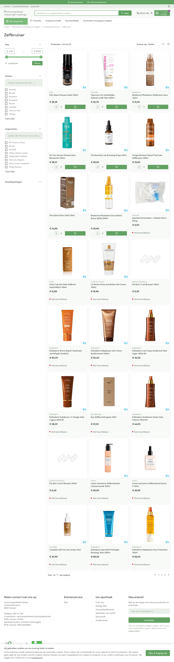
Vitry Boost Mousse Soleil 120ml (63, 94)
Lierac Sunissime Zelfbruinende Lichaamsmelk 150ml (105, 484)
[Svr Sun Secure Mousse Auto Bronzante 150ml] (67, 132)
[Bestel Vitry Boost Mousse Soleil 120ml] (75, 107)
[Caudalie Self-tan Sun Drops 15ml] (67, 524)
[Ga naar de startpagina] (16, 13)
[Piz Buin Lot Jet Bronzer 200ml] (67, 458)
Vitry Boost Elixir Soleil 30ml (62, 215)
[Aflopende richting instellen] (168, 44)
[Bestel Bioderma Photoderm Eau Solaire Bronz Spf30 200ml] (116, 233)
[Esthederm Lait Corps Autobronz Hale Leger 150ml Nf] (150, 325)
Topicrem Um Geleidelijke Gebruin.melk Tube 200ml (103, 96)
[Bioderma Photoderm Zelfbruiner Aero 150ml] (150, 69)
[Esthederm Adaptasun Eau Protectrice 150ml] (150, 524)
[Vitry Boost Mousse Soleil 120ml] (67, 69)
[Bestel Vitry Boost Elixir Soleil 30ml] (75, 233)
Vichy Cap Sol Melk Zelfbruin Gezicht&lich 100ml (62, 285)
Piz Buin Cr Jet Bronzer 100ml (145, 284)
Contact (7, 6)
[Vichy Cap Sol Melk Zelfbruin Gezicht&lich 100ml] (67, 259)
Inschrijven (149, 620)
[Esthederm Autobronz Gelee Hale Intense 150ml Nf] (150, 391)
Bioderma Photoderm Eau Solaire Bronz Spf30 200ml (106, 217)
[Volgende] (168, 574)
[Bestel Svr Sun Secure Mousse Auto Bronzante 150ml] (75, 167)
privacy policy (134, 630)
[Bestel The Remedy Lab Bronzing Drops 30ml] (116, 167)
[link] (155, 574)
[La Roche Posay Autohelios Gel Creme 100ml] (108, 259)
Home (6, 26)
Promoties (37, 20)
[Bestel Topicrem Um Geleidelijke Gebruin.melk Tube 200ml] (116, 107)
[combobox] (77, 13)
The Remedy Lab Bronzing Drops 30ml (108, 155)
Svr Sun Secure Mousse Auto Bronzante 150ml (62, 156)
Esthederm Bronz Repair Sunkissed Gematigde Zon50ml (65, 352)
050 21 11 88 (18, 613)
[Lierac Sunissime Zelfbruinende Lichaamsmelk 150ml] (108, 458)
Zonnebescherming (51, 26)
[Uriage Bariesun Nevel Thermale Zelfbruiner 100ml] (150, 132)
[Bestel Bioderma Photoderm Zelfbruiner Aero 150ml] (158, 107)
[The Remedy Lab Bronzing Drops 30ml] (108, 132)
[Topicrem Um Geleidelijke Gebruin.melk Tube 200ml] (108, 69)
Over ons (100, 602)
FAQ (66, 602)
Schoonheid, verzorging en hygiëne (97, 20)
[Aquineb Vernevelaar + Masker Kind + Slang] (150, 192)
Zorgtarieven (102, 620)
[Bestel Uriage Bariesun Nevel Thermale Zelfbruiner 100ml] (158, 167)
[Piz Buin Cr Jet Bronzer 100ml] (150, 259)
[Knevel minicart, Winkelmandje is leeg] (157, 13)
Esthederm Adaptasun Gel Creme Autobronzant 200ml (106, 352)
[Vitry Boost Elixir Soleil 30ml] (67, 192)
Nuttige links (101, 605)
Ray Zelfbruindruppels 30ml (103, 416)
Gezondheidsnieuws (20, 6)
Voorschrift (35, 6)
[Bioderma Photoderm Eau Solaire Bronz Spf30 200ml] (108, 192)
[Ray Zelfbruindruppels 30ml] (108, 391)
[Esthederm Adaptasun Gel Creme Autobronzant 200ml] (108, 325)
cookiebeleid (36, 657)
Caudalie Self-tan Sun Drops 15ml (65, 549)
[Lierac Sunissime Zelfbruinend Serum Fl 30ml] (150, 458)
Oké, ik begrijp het (157, 653)
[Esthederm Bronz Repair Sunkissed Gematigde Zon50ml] (67, 325)
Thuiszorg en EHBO (53, 20)
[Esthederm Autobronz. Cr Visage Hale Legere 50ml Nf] (67, 391)
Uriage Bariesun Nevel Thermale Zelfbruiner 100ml (147, 156)
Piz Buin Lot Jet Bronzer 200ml (63, 483)
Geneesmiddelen (72, 20)
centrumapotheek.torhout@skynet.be (34, 616)
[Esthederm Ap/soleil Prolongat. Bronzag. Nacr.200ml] (108, 524)
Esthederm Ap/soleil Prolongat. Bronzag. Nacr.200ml (105, 551)
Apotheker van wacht (105, 613)
